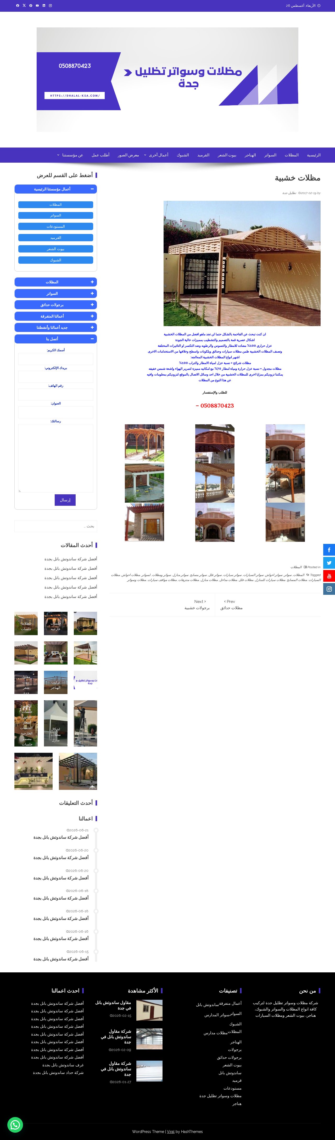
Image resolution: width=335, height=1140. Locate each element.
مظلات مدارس (216, 1033)
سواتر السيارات (253, 575)
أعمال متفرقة (230, 1003)
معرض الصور (128, 155)
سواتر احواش (273, 575)
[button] (15, 1125)
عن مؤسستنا (72, 155)
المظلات (292, 155)
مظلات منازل (209, 580)
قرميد (237, 1080)
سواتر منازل (180, 575)
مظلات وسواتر (136, 580)
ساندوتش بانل (207, 1004)
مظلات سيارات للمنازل (270, 580)
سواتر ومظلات (161, 575)
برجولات (235, 1049)
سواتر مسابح (198, 575)
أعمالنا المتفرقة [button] (52, 316)
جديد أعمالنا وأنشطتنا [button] (52, 327)
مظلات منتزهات (188, 580)
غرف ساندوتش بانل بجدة (63, 1065)
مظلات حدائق (231, 604)
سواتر (288, 575)
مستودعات (233, 1088)
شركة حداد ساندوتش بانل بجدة (58, 1072)
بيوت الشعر (227, 155)
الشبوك (183, 155)
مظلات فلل (246, 580)
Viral (171, 1132)
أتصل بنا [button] (52, 339)
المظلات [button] (52, 282)
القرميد (203, 155)
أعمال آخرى (158, 155)
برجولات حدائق (229, 1057)
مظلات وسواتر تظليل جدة (220, 1096)
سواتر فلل (215, 575)
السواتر (270, 155)
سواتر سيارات (232, 575)
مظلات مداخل (228, 580)
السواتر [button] (52, 293)
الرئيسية (314, 155)
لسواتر (146, 575)
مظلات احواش (130, 575)
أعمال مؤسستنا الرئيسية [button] (52, 189)
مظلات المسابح (297, 580)
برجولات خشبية (197, 604)
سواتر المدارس (217, 1015)
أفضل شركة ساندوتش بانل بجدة (70, 559)
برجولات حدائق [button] (52, 305)
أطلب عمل (100, 155)
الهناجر (250, 155)
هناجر (237, 1103)
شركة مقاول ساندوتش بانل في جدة (116, 1037)
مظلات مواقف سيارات (162, 580)
